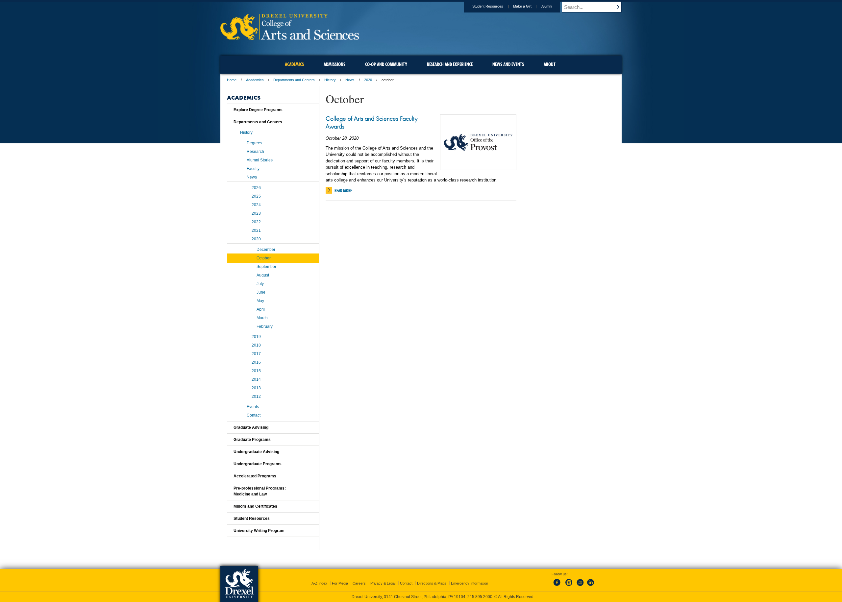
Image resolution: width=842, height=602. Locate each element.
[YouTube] (580, 586)
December (266, 249)
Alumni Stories (260, 160)
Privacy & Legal (382, 583)
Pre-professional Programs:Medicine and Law (260, 491)
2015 (256, 371)
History (330, 80)
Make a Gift (522, 6)
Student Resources (487, 6)
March (262, 318)
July (260, 283)
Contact (253, 415)
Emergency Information (469, 583)
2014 (256, 379)
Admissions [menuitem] (334, 64)
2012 (256, 396)
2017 (256, 353)
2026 (256, 187)
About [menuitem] (550, 64)
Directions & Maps (431, 583)
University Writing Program (259, 530)
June (261, 292)
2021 (256, 230)
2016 (256, 362)
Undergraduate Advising (256, 451)
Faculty (253, 168)
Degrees (254, 143)
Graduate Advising (251, 427)
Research (255, 151)
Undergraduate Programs (258, 464)
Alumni (546, 6)
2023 (256, 213)
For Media (340, 583)
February (265, 326)
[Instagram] (569, 586)
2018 (256, 345)
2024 (256, 205)
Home (231, 80)
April (261, 309)
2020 (368, 80)
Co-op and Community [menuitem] (386, 64)
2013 (256, 388)
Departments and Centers (294, 80)
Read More (343, 190)
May (260, 301)
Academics (255, 80)
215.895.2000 (479, 596)
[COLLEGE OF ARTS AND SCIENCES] (289, 38)
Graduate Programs (252, 439)
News (350, 80)
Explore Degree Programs (258, 110)
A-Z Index (319, 583)
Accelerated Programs (255, 476)
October (264, 258)
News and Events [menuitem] (508, 64)
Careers (359, 583)
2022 (256, 222)
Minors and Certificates (255, 506)
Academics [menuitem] (294, 64)
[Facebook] (558, 586)
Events (253, 406)
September (266, 266)
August (263, 275)
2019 (256, 336)
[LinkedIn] (591, 586)
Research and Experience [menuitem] (450, 64)
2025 (256, 196)
